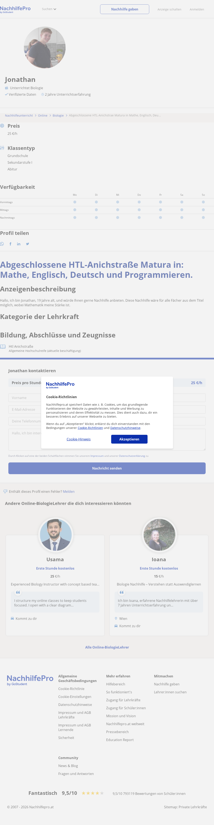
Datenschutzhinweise (125, 428)
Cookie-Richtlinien (90, 428)
